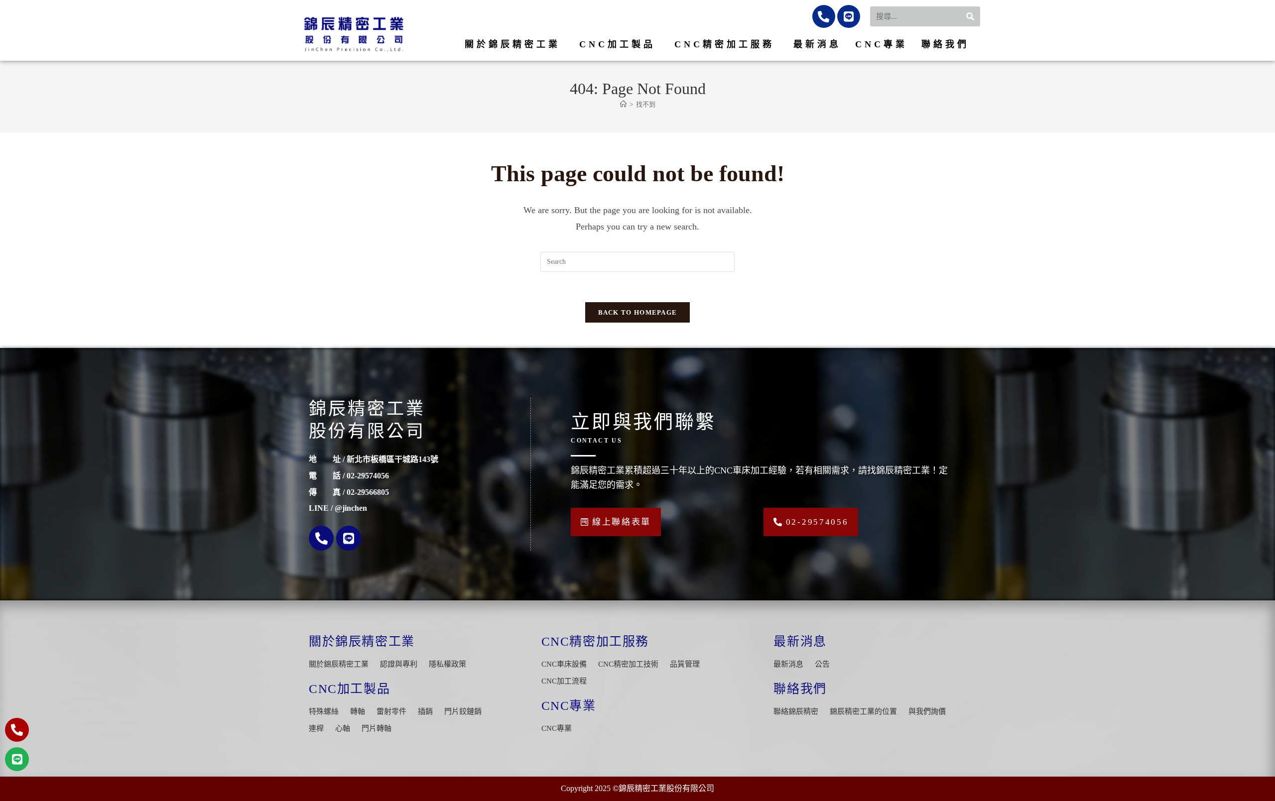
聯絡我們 (945, 44)
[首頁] (623, 104)
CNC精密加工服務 (724, 44)
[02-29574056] (823, 16)
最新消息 (817, 44)
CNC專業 (881, 44)
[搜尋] (970, 16)
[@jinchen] (848, 16)
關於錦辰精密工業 (512, 44)
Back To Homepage (637, 312)
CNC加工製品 (617, 44)
